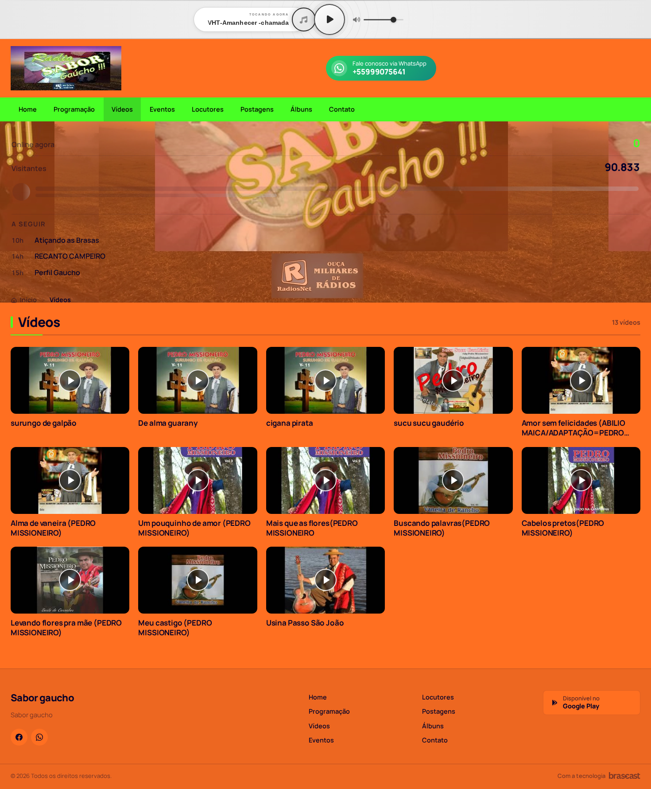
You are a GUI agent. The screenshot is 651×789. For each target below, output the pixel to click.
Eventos (162, 109)
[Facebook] (19, 737)
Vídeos (122, 109)
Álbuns (301, 109)
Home (28, 109)
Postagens (257, 109)
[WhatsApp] (39, 737)
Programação (74, 109)
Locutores (208, 109)
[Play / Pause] (329, 19)
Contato (342, 109)
